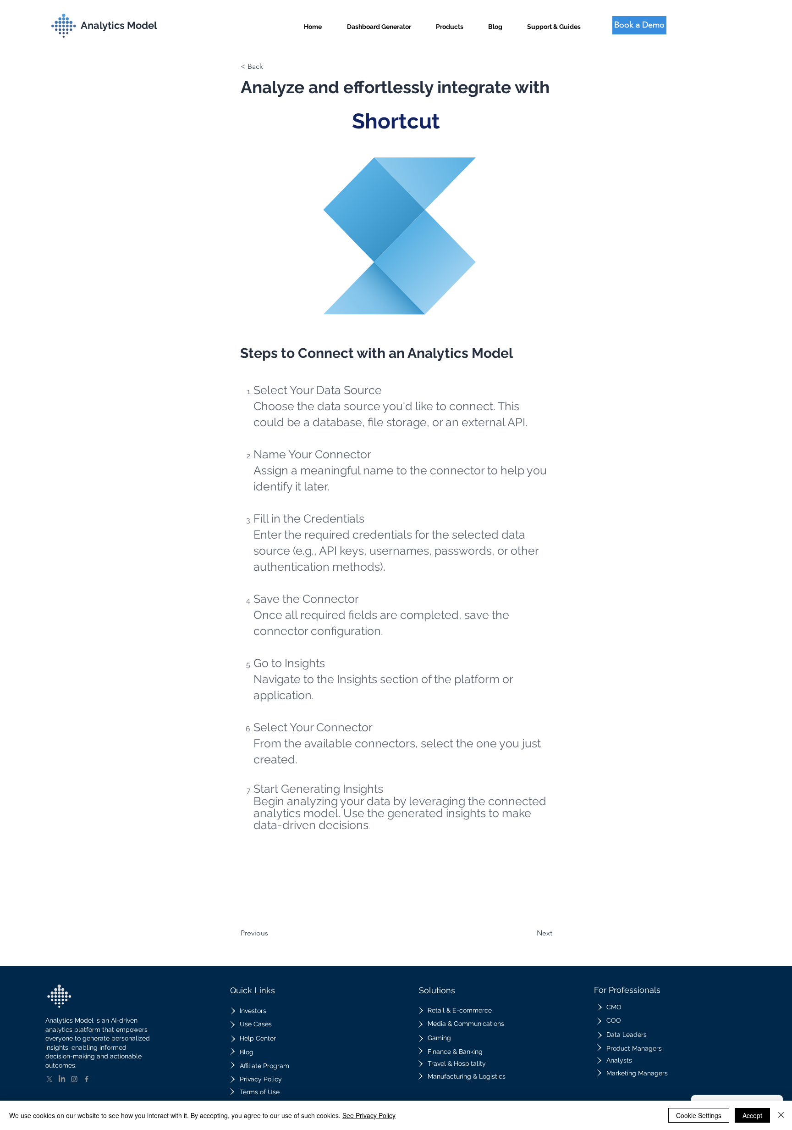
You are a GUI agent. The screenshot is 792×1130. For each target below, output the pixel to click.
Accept (752, 1115)
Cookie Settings (698, 1115)
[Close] (781, 1115)
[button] (450, 23)
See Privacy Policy (369, 1115)
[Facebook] (86, 1079)
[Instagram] (74, 1079)
